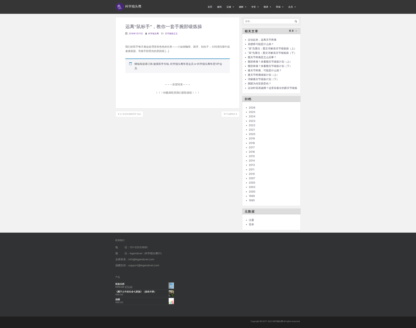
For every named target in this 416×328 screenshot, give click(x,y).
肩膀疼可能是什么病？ (261, 44)
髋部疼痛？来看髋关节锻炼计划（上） (270, 61)
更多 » (293, 31)
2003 (252, 187)
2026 (252, 107)
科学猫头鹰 (153, 33)
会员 (290, 6)
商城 (278, 6)
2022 (252, 125)
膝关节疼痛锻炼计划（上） (263, 74)
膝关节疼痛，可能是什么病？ (265, 70)
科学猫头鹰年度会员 (182, 64)
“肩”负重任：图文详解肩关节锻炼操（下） (272, 52)
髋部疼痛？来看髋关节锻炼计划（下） (270, 66)
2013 (252, 165)
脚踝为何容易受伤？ (259, 83)
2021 (252, 129)
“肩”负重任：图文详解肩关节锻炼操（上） (272, 48)
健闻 (219, 6)
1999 (252, 196)
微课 (266, 6)
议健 (229, 6)
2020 (252, 134)
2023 (252, 120)
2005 (252, 182)
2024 (252, 116)
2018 (252, 143)
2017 (252, 147)
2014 (252, 160)
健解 (241, 6)
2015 (252, 156)
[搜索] (296, 21)
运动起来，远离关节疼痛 (262, 39)
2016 (252, 151)
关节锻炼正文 (171, 33)
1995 (252, 200)
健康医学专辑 (161, 64)
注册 (251, 220)
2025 (252, 112)
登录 (251, 224)
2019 (252, 138)
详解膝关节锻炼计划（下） (263, 79)
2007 (252, 178)
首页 (210, 6)
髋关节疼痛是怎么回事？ (262, 57)
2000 (252, 191)
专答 (253, 6)
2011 (251, 169)
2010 (252, 173)
